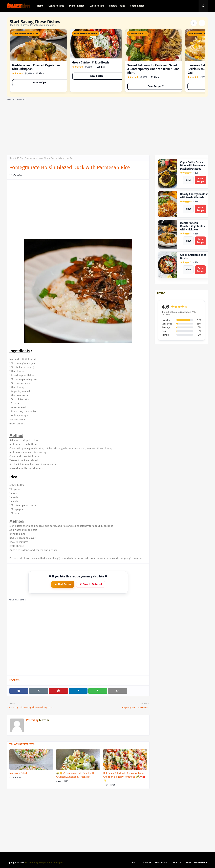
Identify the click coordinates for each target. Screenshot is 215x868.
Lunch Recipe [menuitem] (97, 5)
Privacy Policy (161, 862)
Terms (188, 862)
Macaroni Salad (18, 773)
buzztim (43, 720)
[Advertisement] (107, 124)
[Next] (202, 23)
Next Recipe (64, 584)
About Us (177, 862)
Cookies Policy (201, 862)
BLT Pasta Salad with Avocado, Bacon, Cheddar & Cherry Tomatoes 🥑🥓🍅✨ (124, 777)
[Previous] (193, 23)
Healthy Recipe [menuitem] (117, 5)
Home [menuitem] (40, 5)
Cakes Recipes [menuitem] (56, 5)
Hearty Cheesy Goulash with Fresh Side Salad (194, 195)
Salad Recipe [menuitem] (137, 5)
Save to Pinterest (92, 584)
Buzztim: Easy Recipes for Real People (43, 862)
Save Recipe (200, 180)
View (188, 180)
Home (12, 158)
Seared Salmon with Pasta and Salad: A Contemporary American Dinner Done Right (153, 69)
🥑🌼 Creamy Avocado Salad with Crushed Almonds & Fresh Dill (75, 775)
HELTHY (19, 158)
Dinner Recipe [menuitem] (76, 5)
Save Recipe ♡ (41, 82)
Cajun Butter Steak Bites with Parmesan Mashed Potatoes (192, 165)
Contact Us (146, 862)
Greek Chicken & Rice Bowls (90, 62)
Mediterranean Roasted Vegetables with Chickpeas (192, 226)
